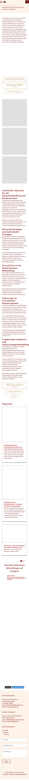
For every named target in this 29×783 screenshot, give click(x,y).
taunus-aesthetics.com (13, 706)
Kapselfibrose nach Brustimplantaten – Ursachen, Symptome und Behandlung (13, 504)
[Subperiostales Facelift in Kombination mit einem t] (14, 620)
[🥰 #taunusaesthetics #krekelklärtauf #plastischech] (14, 594)
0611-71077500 (10, 717)
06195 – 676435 (9, 703)
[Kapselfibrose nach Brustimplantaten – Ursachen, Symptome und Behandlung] (14, 482)
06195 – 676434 (10, 701)
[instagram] (1, 2)
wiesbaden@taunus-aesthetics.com (15, 719)
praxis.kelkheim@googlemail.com (14, 705)
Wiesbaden (6, 734)
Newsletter (5, 774)
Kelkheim (6, 732)
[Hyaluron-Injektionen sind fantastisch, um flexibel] (14, 672)
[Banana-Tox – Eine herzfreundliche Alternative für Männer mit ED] (14, 533)
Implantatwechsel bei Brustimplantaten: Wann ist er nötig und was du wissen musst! (13, 447)
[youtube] (5, 2)
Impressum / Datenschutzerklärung (17, 774)
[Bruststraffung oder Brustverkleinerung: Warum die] (14, 646)
